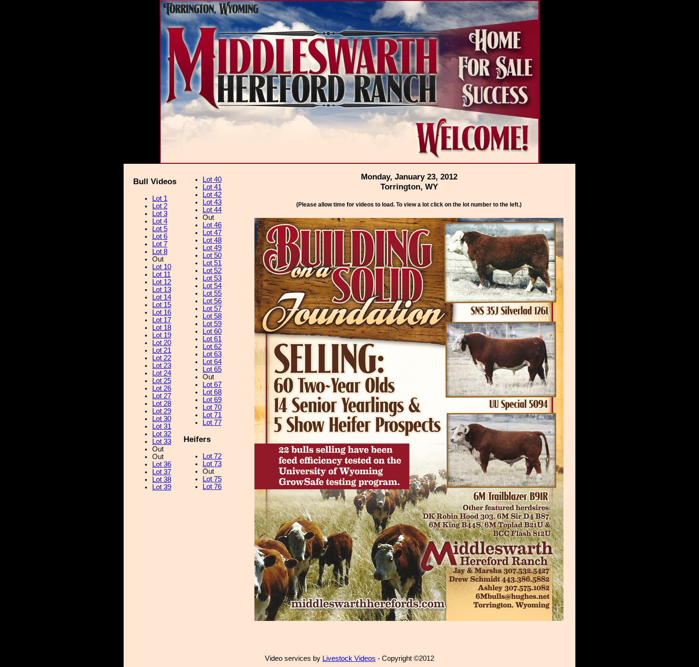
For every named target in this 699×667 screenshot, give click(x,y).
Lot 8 (159, 251)
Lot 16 (161, 312)
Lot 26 (161, 388)
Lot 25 (161, 381)
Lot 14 (161, 297)
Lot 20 (161, 343)
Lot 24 (161, 373)
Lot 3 (159, 213)
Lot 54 (212, 286)
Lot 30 (161, 419)
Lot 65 (212, 369)
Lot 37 (161, 472)
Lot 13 (161, 289)
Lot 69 (212, 400)
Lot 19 (161, 335)
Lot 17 (161, 320)
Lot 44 (212, 210)
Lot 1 (159, 198)
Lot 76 (212, 486)
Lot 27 (161, 396)
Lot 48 (212, 240)
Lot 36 (161, 464)
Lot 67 (212, 384)
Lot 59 (212, 324)
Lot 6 (159, 236)
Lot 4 (159, 221)
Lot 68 (212, 392)
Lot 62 (212, 346)
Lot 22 (161, 358)
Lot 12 (161, 282)
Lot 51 (212, 263)
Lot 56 (212, 301)
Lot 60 (212, 331)
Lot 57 (212, 308)
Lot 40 (212, 179)
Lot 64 (212, 362)
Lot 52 (212, 270)
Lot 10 (161, 267)
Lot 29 (161, 411)
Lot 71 (212, 415)
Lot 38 (161, 479)
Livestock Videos (349, 658)
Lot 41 (212, 187)
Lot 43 (212, 202)
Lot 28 (161, 403)
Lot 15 (161, 305)
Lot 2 (159, 206)
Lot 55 (212, 293)
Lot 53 (212, 278)
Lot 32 (161, 434)
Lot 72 (212, 456)
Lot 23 (161, 365)
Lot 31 (161, 426)
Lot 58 (212, 316)
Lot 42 (212, 194)
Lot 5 (159, 229)
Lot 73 (212, 464)
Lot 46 (212, 225)
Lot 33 (161, 441)
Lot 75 (212, 479)
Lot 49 (212, 248)
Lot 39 (161, 487)
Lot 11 (161, 274)
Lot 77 (212, 422)
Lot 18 (161, 327)
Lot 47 (212, 232)
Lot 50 (212, 255)
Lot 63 (212, 354)
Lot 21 (161, 350)
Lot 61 (212, 339)
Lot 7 (159, 244)
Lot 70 (212, 407)
